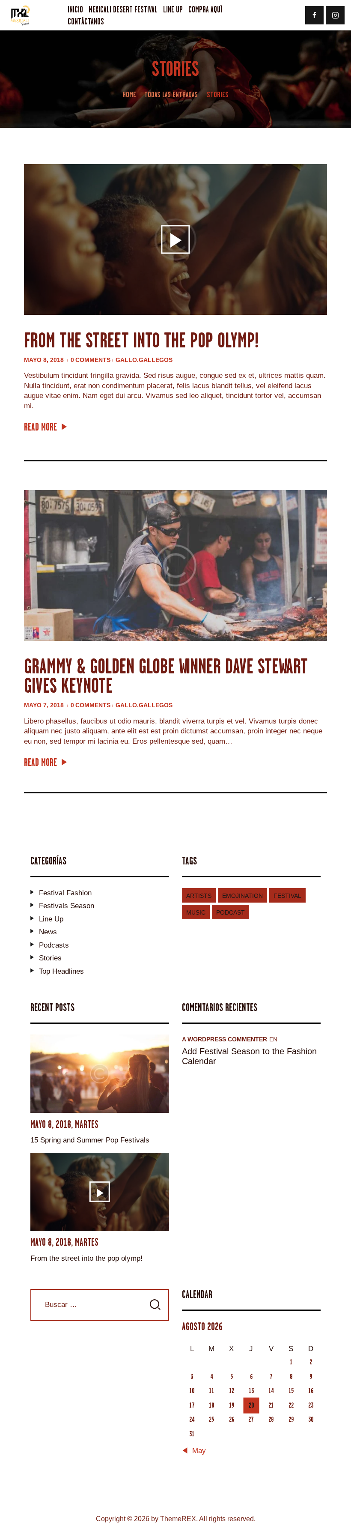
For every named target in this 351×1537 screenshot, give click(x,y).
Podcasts (54, 945)
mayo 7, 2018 (44, 705)
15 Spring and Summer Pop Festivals (89, 1140)
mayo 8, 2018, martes (64, 1124)
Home (129, 94)
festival (287, 895)
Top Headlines (61, 971)
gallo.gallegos (144, 360)
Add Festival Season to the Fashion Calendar (249, 1056)
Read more (40, 427)
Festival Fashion (65, 893)
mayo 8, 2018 (44, 359)
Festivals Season (66, 906)
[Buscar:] (99, 1305)
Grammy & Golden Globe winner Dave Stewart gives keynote (166, 676)
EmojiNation (242, 895)
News (48, 932)
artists (198, 895)
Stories (50, 958)
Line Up (51, 919)
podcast (230, 912)
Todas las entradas (171, 94)
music (195, 912)
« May (196, 1451)
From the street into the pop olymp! (141, 340)
